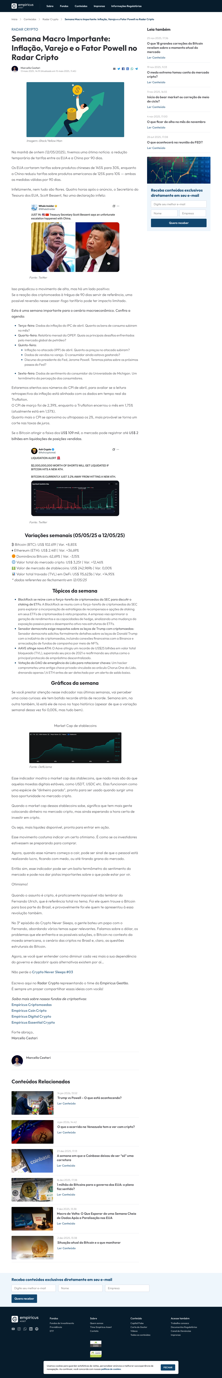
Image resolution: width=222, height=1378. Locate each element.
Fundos (64, 6)
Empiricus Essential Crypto (33, 1022)
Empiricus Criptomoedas (32, 1004)
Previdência (56, 1327)
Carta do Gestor (139, 1327)
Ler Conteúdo (66, 1103)
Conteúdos (81, 6)
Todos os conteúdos (140, 1334)
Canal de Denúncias (181, 1331)
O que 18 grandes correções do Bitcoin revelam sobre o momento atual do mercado (175, 47)
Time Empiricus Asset (101, 1327)
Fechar (167, 1367)
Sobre (49, 6)
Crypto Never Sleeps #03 (52, 972)
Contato (94, 1331)
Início (14, 19)
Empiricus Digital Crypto (31, 1016)
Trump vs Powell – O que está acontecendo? (89, 1098)
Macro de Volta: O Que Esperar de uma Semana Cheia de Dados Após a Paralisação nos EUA (96, 1215)
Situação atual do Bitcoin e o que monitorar (89, 1242)
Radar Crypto (50, 19)
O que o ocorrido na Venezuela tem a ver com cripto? (96, 1127)
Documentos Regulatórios (184, 1327)
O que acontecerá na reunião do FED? (175, 142)
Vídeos (134, 1331)
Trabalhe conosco (180, 1323)
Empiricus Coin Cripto (29, 1010)
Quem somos (96, 1323)
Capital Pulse (137, 1323)
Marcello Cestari (30, 67)
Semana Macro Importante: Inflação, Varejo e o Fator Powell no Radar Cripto (109, 19)
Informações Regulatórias (126, 6)
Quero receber (179, 223)
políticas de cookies (111, 1369)
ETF (52, 1331)
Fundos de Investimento (62, 1323)
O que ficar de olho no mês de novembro (176, 122)
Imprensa (99, 6)
